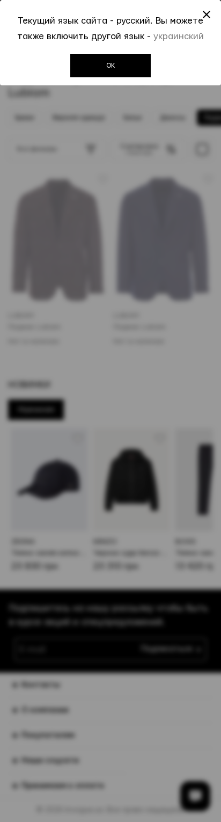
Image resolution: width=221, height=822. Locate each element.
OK (110, 65)
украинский (178, 36)
